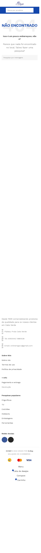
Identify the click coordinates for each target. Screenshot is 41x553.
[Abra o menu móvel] (3, 10)
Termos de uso (8, 365)
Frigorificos (6, 400)
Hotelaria (6, 414)
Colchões (6, 409)
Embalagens (7, 418)
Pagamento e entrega (11, 382)
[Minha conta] (37, 10)
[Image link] (20, 305)
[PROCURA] (35, 57)
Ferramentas (7, 423)
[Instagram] (11, 440)
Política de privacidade (12, 369)
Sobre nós (6, 360)
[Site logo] (19, 3)
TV (3, 405)
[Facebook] (4, 440)
